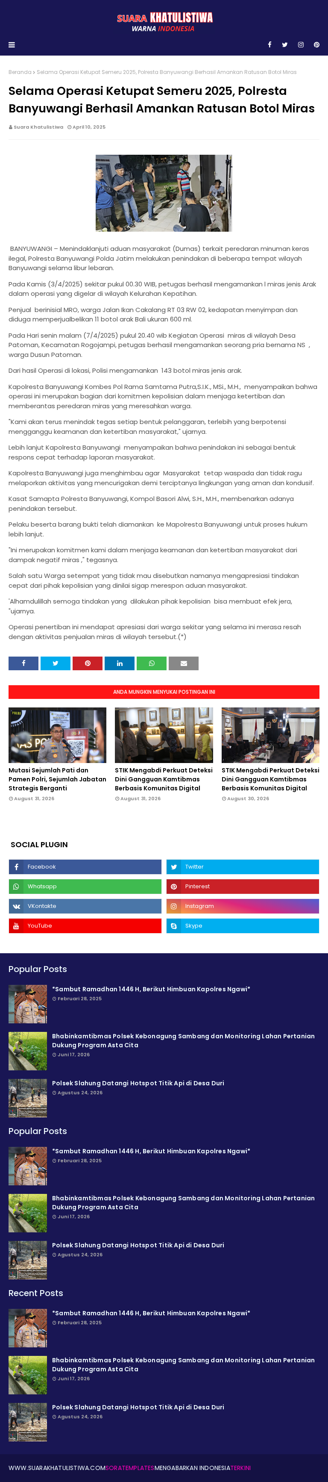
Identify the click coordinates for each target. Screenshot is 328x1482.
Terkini (240, 1468)
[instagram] (301, 45)
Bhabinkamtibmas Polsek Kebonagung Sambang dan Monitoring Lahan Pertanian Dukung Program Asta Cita (183, 1040)
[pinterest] (315, 45)
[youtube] (85, 926)
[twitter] (285, 45)
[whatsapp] (85, 886)
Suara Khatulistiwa (38, 127)
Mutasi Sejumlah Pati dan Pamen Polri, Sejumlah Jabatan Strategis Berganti (57, 779)
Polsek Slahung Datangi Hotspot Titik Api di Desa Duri (138, 1083)
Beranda (20, 72)
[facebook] (270, 45)
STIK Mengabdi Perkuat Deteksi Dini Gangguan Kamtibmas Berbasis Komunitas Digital (164, 779)
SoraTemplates (130, 1468)
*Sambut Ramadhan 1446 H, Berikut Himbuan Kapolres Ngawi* (151, 989)
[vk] (85, 906)
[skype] (242, 926)
